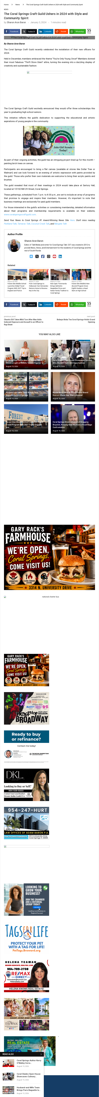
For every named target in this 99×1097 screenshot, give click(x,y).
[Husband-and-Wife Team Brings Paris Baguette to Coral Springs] (26, 387)
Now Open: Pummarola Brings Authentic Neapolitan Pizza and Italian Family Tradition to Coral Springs (59, 288)
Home (6, 5)
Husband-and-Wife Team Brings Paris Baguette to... (29, 1088)
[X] (37, 256)
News (17, 5)
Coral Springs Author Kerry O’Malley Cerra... (29, 1061)
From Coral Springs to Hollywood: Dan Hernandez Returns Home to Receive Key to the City (38, 287)
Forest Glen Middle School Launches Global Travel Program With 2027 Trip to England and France (17, 287)
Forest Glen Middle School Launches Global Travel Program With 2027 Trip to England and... (24, 424)
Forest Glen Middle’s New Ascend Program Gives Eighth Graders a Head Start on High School (80, 287)
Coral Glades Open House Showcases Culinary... (28, 1075)
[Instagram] (48, 256)
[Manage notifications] (7, 1090)
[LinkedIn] (60, 256)
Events (25, 279)
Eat (68, 279)
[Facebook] (43, 256)
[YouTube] (54, 256)
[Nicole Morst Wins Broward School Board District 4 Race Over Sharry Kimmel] (73, 387)
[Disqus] (49, 473)
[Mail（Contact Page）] (31, 256)
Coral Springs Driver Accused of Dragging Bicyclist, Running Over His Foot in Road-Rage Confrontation (72, 424)
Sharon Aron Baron (16, 22)
